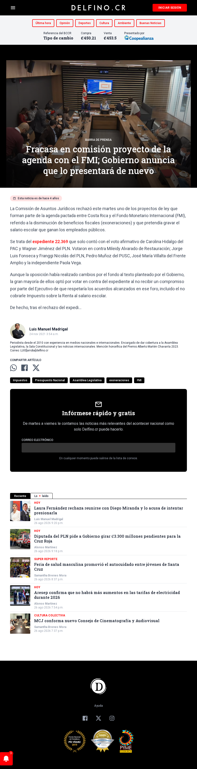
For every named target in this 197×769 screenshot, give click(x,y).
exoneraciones (119, 380)
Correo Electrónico (37, 440)
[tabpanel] (98, 567)
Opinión (65, 23)
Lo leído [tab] (41, 496)
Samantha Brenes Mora (50, 575)
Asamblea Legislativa (87, 380)
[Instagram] (112, 718)
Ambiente (124, 23)
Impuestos (20, 380)
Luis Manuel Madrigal (48, 519)
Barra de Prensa (98, 140)
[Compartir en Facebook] (24, 368)
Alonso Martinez (45, 547)
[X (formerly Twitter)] (98, 718)
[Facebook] (85, 718)
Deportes (85, 23)
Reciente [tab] (20, 496)
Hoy (37, 502)
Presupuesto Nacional (50, 380)
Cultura (104, 23)
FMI (139, 380)
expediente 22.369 (50, 241)
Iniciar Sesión (169, 7)
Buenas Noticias (150, 23)
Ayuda (98, 705)
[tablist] (98, 496)
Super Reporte (45, 559)
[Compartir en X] (36, 368)
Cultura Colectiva (49, 615)
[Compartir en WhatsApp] (13, 367)
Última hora (43, 23)
